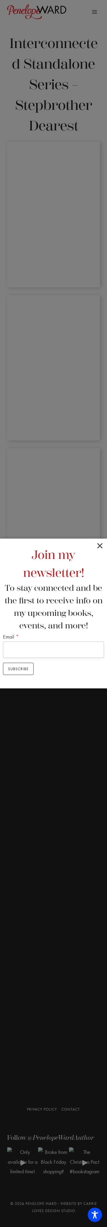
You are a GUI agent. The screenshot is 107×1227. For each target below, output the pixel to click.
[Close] (100, 545)
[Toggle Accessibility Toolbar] (95, 1215)
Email (11, 636)
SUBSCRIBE (18, 668)
